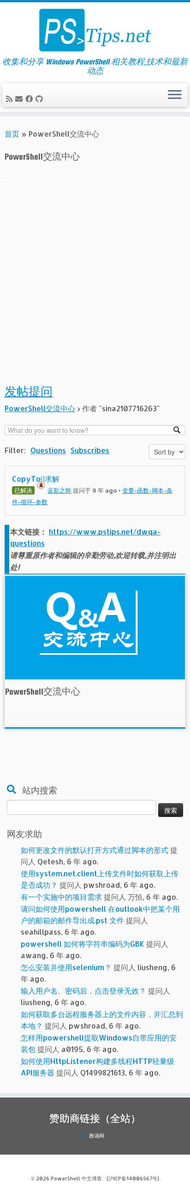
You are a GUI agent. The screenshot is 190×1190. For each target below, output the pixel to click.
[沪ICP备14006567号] (133, 1178)
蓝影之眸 (59, 490)
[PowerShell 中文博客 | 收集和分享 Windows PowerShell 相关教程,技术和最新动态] (95, 30)
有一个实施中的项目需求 (61, 897)
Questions (48, 450)
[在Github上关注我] (41, 98)
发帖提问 (29, 391)
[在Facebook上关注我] (30, 98)
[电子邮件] (20, 98)
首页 (12, 133)
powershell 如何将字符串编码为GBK (82, 944)
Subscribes (90, 450)
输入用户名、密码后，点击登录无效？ (83, 990)
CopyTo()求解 (35, 478)
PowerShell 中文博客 (76, 1178)
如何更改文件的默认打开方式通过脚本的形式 (94, 850)
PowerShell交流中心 (40, 408)
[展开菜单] (175, 95)
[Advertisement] (95, 286)
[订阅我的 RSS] (10, 98)
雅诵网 (96, 1136)
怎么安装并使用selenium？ (66, 967)
